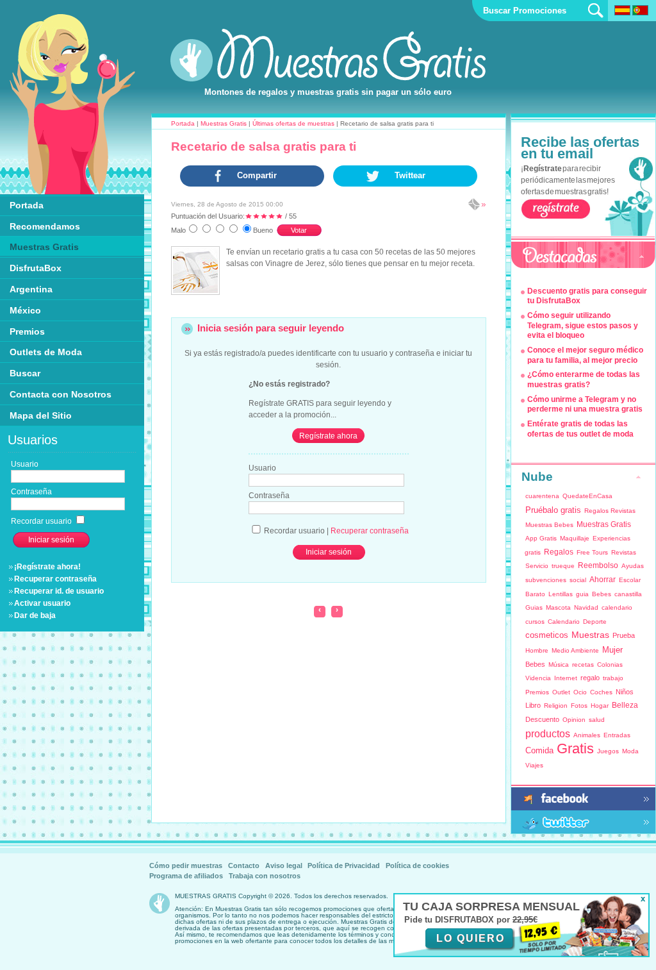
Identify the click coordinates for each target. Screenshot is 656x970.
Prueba (623, 635)
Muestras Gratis (224, 123)
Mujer (612, 650)
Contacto (243, 865)
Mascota (558, 607)
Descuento (542, 719)
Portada (183, 123)
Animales (586, 735)
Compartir (257, 175)
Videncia (538, 678)
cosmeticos (546, 635)
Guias (534, 607)
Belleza (625, 705)
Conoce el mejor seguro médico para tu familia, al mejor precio (585, 355)
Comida (539, 750)
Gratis (575, 748)
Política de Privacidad (344, 865)
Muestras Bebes (549, 524)
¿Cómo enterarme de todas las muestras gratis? (583, 379)
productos (547, 733)
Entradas (616, 735)
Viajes (534, 765)
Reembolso (598, 565)
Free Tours (592, 552)
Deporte (595, 621)
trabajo (613, 678)
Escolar (630, 579)
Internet (565, 678)
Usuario (262, 468)
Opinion (574, 719)
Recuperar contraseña (55, 578)
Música (558, 664)
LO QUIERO (470, 938)
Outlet (561, 692)
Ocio (580, 692)
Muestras (590, 635)
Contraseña (269, 495)
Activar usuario (42, 603)
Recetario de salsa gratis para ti (263, 146)
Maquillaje (574, 538)
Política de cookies (417, 865)
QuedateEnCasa (587, 495)
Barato (535, 594)
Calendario (564, 621)
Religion (556, 705)
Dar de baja (35, 615)
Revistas (623, 552)
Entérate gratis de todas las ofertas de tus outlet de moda (580, 429)
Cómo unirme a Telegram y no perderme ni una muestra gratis (585, 404)
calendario (617, 607)
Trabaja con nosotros (264, 876)
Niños (625, 692)
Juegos (608, 751)
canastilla (628, 594)
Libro (533, 705)
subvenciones (545, 579)
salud (597, 719)
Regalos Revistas (610, 510)
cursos (535, 621)
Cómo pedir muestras (185, 865)
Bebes (601, 594)
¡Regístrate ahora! (47, 566)
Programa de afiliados (186, 876)
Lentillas (560, 594)
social (578, 579)
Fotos (579, 705)
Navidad (586, 607)
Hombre (536, 650)
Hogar (600, 705)
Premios (537, 692)
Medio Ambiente (575, 650)
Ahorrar (602, 579)
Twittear (410, 175)
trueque (563, 565)
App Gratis (541, 538)
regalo (590, 678)
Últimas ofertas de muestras (293, 123)
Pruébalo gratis (553, 510)
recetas (583, 664)
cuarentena (542, 495)
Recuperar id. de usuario (59, 591)
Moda (630, 751)
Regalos (558, 552)
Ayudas (632, 565)
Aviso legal (283, 865)
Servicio (536, 565)
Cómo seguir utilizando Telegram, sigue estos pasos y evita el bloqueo (582, 325)
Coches (601, 692)
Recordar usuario (42, 521)
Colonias (610, 664)
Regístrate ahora (328, 435)
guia (582, 594)
